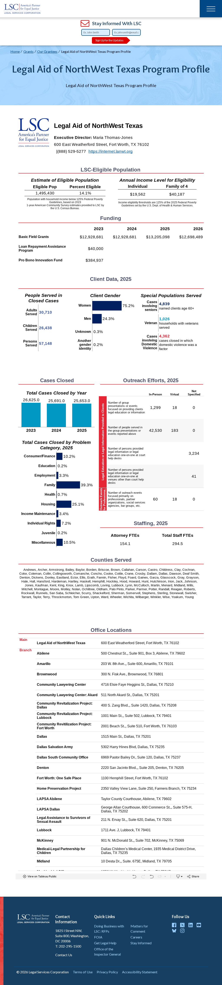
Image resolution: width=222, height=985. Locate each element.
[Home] (22, 8)
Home (15, 51)
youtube (199, 925)
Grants (28, 51)
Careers (136, 937)
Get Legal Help (105, 943)
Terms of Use (83, 972)
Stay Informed (141, 943)
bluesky (174, 930)
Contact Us (63, 955)
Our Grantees (47, 51)
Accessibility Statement (139, 972)
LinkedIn (190, 925)
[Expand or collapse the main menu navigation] (211, 8)
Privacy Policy (107, 972)
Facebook (174, 925)
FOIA (98, 937)
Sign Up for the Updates (109, 40)
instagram (182, 930)
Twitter (182, 925)
